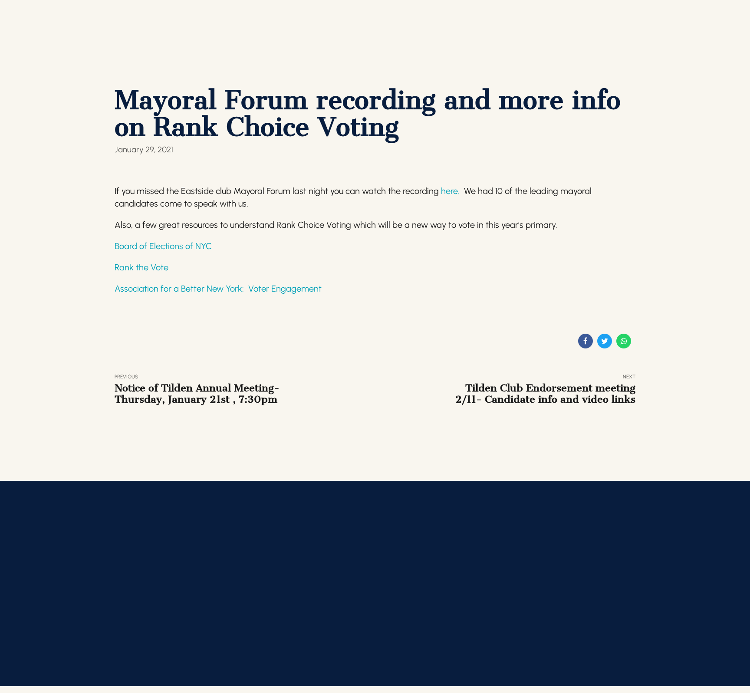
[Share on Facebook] (585, 341)
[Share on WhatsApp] (623, 341)
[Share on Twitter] (604, 341)
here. (450, 191)
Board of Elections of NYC (163, 246)
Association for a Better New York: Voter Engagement (218, 288)
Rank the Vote (141, 267)
